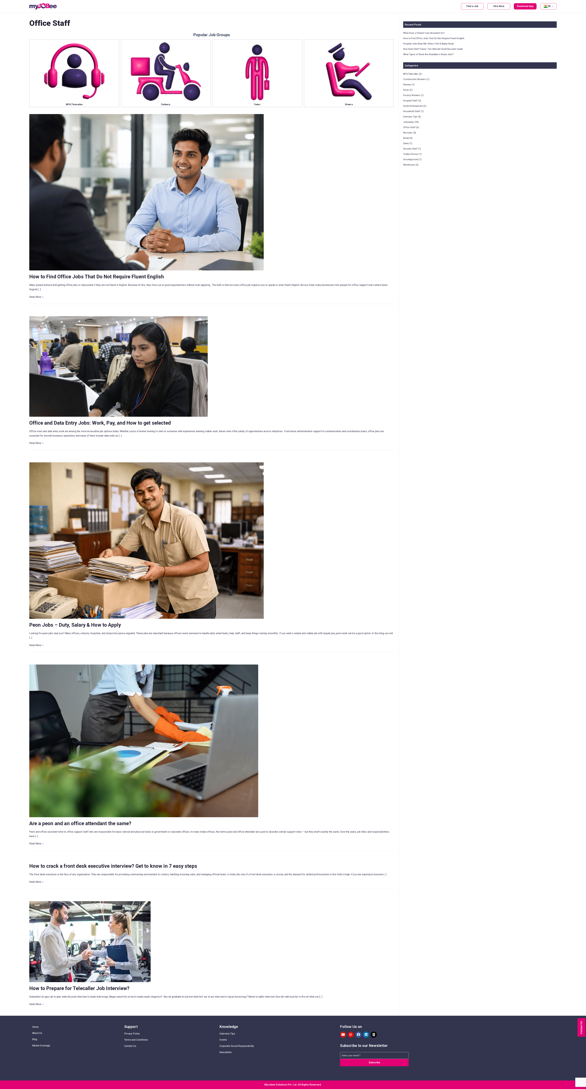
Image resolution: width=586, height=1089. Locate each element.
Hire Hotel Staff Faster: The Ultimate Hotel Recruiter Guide (433, 49)
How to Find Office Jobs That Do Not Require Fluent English (96, 277)
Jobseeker (408, 122)
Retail (406, 138)
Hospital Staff (410, 100)
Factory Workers (411, 95)
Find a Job (472, 6)
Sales (406, 143)
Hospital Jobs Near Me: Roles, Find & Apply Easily (428, 43)
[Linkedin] (366, 1035)
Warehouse (409, 164)
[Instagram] (351, 1035)
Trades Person (410, 154)
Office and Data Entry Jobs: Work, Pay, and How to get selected (100, 423)
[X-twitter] (374, 1035)
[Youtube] (343, 1035)
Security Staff (410, 148)
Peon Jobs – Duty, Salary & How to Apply (75, 625)
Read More (35, 296)
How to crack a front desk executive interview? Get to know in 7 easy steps (113, 866)
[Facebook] (358, 1035)
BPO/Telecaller (410, 74)
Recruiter (407, 132)
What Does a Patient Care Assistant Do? (424, 33)
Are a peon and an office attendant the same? (80, 823)
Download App (525, 6)
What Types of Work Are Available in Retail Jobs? (428, 54)
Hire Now (498, 6)
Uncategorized (410, 159)
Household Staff (411, 111)
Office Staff (409, 127)
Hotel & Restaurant (413, 106)
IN (549, 6)
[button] (551, 6)
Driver (406, 90)
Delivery (407, 84)
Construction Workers (414, 79)
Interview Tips (410, 116)
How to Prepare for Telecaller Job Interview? (79, 988)
